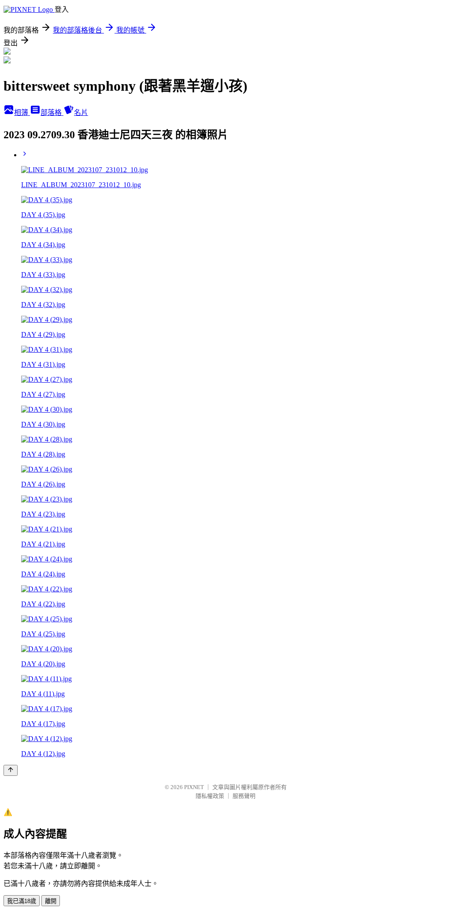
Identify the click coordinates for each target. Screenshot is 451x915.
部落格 (52, 112)
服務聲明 (244, 796)
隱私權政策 (210, 796)
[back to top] (11, 770)
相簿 (22, 112)
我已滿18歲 (21, 901)
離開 (50, 901)
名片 (81, 112)
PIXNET (194, 787)
